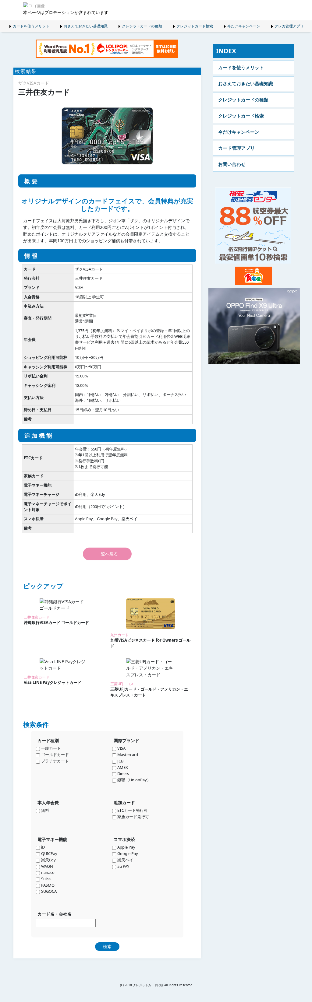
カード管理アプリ (236, 148)
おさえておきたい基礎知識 (86, 26)
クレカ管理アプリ (289, 26)
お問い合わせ (232, 164)
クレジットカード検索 (194, 26)
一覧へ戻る (107, 554)
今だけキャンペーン (243, 26)
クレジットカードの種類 (142, 26)
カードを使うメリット (31, 26)
